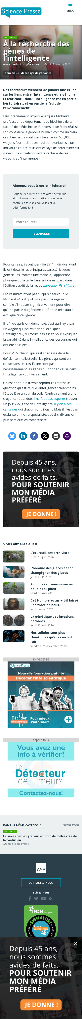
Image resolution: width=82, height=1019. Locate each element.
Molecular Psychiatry (58, 285)
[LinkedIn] (23, 435)
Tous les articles (70, 824)
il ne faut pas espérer (49, 398)
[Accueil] (24, 13)
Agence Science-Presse (16, 844)
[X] (45, 435)
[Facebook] (34, 435)
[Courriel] (56, 435)
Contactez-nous (41, 883)
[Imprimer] (67, 435)
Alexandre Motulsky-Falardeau (21, 64)
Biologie (10, 37)
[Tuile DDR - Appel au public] (41, 769)
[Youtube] (43, 899)
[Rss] (50, 899)
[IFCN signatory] (41, 925)
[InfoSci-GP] (41, 694)
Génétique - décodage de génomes (28, 73)
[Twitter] (36, 899)
